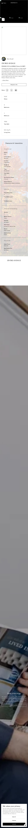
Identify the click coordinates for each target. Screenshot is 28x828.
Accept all (14, 824)
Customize (14, 820)
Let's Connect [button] (14, 705)
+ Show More (5, 80)
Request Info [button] (14, 84)
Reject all (14, 816)
